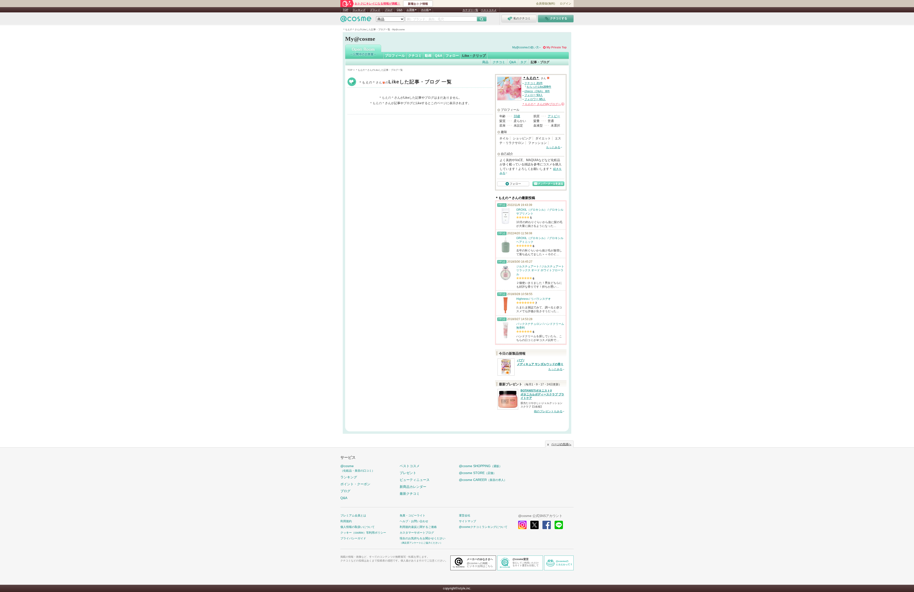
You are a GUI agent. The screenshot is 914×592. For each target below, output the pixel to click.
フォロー (452, 55)
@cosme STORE (477, 473)
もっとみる (553, 147)
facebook (546, 525)
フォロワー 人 (535, 99)
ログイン (565, 3)
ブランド (375, 9)
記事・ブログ (540, 62)
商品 (485, 62)
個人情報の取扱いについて (357, 527)
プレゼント (408, 473)
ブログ (388, 9)
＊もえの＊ (405, 82)
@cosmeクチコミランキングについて (483, 527)
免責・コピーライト (412, 515)
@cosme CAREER (483, 480)
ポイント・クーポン (355, 484)
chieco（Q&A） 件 (537, 91)
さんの (543, 104)
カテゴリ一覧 (470, 10)
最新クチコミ (410, 493)
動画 (428, 55)
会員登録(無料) (545, 3)
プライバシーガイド (353, 538)
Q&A (399, 9)
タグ (523, 62)
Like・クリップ (474, 55)
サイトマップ (467, 521)
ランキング (359, 9)
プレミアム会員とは (353, 515)
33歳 (517, 116)
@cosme (357, 468)
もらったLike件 (539, 86)
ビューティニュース (415, 480)
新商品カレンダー (413, 487)
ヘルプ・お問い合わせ (414, 521)
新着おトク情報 (418, 3)
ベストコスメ (489, 10)
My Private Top (556, 47)
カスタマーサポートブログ (417, 532)
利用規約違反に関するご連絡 (418, 527)
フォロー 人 (533, 95)
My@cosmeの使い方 (525, 47)
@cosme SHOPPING (480, 466)
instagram (522, 525)
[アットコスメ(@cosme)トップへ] (355, 20)
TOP (345, 9)
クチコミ (415, 55)
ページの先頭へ (561, 444)
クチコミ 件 (533, 83)
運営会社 (464, 515)
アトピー (554, 116)
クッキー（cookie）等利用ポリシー (363, 532)
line (559, 525)
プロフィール (395, 55)
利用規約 (346, 521)
